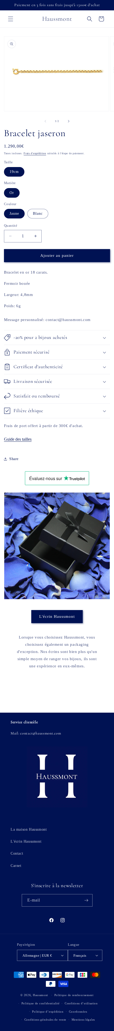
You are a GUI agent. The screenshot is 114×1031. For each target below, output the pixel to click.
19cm (14, 172)
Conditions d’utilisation (81, 1003)
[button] (10, 19)
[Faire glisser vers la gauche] (45, 121)
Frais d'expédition (35, 153)
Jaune (14, 214)
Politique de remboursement (74, 995)
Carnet (16, 866)
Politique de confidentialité (40, 1003)
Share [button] (14, 459)
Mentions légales (83, 1019)
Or (12, 193)
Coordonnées (78, 1011)
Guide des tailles (18, 439)
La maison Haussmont (29, 829)
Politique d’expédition (47, 1011)
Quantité (10, 226)
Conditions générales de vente (45, 1019)
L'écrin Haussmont (57, 616)
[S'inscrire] (86, 900)
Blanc (38, 214)
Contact (17, 853)
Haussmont (40, 995)
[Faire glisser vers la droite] (68, 121)
